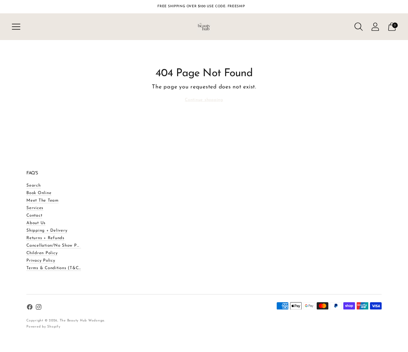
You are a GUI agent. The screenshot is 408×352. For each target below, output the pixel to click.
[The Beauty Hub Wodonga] (204, 27)
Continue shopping (204, 100)
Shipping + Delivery (46, 231)
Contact (34, 216)
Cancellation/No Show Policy (56, 246)
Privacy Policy (40, 261)
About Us (36, 223)
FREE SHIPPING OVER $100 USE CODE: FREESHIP (201, 6)
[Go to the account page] (375, 26)
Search (33, 186)
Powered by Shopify (43, 326)
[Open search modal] (358, 26)
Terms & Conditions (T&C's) (54, 268)
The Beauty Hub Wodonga (82, 320)
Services (34, 208)
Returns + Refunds (45, 238)
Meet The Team (42, 201)
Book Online (38, 193)
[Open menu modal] (16, 26)
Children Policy (41, 253)
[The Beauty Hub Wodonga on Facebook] (29, 308)
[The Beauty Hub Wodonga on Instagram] (38, 308)
